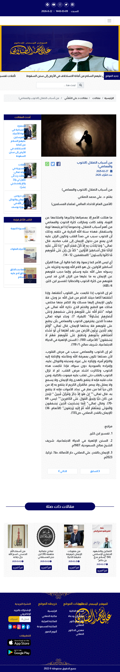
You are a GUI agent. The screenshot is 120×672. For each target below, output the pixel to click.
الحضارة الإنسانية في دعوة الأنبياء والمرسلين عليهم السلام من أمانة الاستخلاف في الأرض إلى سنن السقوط (17, 141)
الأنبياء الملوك (18, 249)
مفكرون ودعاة (76, 616)
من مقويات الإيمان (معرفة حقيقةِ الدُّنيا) (74, 554)
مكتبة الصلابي (49, 616)
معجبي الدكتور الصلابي (76, 632)
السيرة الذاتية (76, 611)
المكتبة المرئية (49, 621)
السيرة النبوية (18, 228)
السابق (94, 471)
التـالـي (63, 471)
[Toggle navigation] (109, 21)
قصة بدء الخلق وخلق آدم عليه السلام (18, 273)
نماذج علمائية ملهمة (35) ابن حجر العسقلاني (46, 554)
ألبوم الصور (51, 631)
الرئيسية (109, 98)
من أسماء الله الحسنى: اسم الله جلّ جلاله (18, 554)
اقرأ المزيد (102, 570)
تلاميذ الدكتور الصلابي (76, 623)
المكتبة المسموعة (47, 626)
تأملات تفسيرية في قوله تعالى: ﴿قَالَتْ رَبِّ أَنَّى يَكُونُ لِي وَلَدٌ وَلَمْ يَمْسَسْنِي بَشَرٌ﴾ (18, 175)
